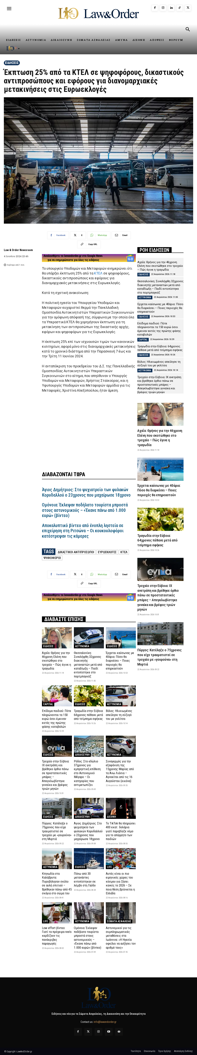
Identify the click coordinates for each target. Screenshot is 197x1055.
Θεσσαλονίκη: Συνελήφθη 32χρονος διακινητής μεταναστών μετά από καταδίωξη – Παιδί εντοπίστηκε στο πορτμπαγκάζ (88, 664)
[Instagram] (163, 8)
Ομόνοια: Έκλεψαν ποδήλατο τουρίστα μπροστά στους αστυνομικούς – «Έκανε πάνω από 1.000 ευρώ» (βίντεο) (85, 510)
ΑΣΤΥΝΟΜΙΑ (82, 646)
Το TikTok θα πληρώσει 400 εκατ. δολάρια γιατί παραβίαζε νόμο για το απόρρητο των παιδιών (120, 831)
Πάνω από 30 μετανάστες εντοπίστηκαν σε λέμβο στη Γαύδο (85, 879)
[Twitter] (88, 1032)
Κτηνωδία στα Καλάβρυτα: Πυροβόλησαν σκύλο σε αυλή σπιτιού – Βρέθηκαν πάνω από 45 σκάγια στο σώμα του (57, 883)
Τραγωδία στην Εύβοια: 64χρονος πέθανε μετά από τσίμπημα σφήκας (88, 715)
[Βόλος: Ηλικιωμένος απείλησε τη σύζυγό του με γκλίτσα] (121, 695)
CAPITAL (48, 704)
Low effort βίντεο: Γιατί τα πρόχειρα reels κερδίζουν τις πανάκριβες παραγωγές (57, 936)
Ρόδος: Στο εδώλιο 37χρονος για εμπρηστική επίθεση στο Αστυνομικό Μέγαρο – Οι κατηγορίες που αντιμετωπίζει (87, 773)
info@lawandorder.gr (105, 1021)
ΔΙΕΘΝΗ (111, 816)
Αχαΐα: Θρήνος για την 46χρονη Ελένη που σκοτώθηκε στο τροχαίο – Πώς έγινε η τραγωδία (56, 661)
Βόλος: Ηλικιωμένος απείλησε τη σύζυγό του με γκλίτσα (119, 715)
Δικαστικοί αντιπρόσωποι (76, 552)
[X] (188, 8)
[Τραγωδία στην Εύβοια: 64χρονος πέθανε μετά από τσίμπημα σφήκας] (89, 695)
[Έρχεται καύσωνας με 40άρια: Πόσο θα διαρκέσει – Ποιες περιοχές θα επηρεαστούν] (121, 637)
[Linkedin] (171, 8)
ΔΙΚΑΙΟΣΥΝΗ (82, 754)
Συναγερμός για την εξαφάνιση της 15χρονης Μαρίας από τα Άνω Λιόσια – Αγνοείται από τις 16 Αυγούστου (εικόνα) (120, 771)
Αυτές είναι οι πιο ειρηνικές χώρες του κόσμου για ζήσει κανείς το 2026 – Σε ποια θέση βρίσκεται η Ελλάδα (120, 883)
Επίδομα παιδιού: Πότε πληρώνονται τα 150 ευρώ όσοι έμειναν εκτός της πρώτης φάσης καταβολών (56, 719)
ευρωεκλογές (107, 552)
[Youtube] (109, 1032)
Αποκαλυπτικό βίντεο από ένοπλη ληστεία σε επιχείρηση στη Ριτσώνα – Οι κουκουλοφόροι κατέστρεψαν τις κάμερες (83, 531)
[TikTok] (179, 8)
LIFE (109, 867)
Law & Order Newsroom (18, 250)
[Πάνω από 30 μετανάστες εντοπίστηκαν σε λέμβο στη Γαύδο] (89, 858)
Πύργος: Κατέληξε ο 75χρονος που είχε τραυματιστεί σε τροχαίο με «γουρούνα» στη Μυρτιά (56, 831)
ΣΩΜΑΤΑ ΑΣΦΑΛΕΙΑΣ (119, 921)
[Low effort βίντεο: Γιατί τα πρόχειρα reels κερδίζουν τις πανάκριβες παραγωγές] (57, 912)
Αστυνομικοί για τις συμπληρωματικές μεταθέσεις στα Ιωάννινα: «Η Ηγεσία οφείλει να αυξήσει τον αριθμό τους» (121, 937)
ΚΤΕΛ (98, 273)
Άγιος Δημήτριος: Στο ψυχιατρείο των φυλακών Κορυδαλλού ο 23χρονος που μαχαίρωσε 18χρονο (86, 492)
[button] (187, 29)
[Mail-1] (119, 1032)
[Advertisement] (89, 430)
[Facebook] (155, 8)
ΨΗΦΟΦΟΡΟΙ (52, 558)
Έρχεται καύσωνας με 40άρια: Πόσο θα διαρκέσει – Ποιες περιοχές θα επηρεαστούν (120, 661)
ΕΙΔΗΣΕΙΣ (12, 63)
